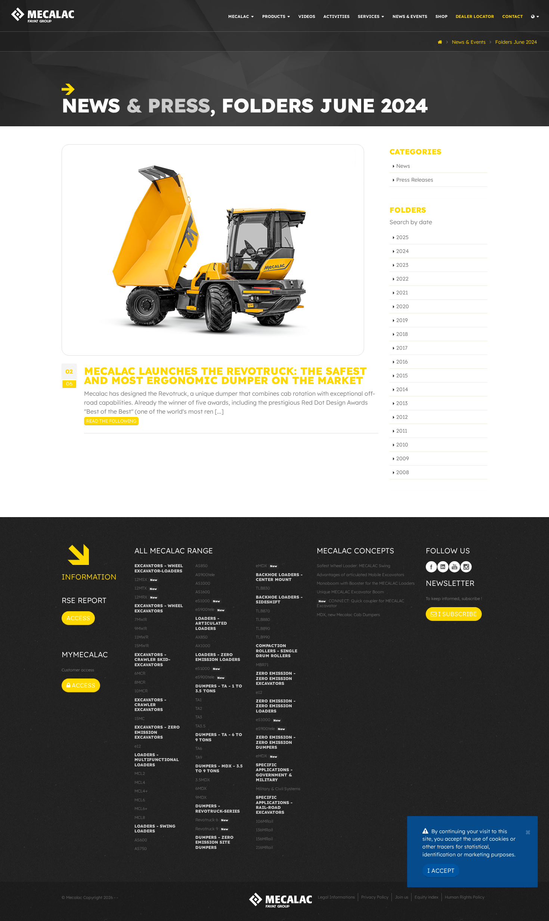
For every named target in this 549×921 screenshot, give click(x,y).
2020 (402, 306)
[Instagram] (466, 566)
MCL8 (139, 817)
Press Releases (414, 179)
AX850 (201, 637)
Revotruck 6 (211, 819)
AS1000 (202, 583)
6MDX (201, 788)
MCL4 (139, 782)
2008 (402, 472)
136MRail (264, 829)
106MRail (264, 821)
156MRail (264, 838)
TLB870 (263, 611)
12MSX (145, 579)
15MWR (141, 645)
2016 (402, 361)
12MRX (145, 597)
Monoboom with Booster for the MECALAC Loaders (366, 583)
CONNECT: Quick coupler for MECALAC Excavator (360, 603)
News (403, 166)
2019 (402, 320)
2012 (402, 417)
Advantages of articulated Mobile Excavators (360, 574)
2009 (402, 458)
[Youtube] (454, 566)
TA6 (198, 748)
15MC (139, 718)
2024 (402, 251)
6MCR (139, 673)
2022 (402, 278)
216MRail (264, 847)
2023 (402, 265)
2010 (402, 444)
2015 (402, 375)
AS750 (140, 848)
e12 (137, 746)
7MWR (140, 619)
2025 (402, 237)
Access (78, 618)
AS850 (201, 565)
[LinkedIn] (443, 566)
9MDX (201, 797)
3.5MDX (202, 779)
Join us (401, 897)
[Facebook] (431, 566)
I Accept (441, 870)
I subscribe (457, 614)
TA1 (198, 699)
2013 (401, 403)
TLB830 (263, 588)
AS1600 (202, 591)
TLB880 (263, 619)
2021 (402, 292)
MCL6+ (141, 808)
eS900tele (209, 609)
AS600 (140, 840)
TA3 (198, 717)
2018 (402, 334)
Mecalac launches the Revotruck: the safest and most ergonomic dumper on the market (225, 375)
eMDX (266, 565)
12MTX (145, 588)
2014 (402, 389)
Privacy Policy (374, 897)
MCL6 (139, 800)
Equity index (426, 897)
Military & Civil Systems (278, 788)
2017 (401, 347)
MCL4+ (141, 791)
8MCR (139, 682)
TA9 (198, 757)
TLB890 (263, 628)
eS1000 (207, 600)
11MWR (141, 637)
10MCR (141, 690)
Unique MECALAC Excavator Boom (350, 591)
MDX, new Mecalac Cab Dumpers (348, 614)
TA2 (198, 708)
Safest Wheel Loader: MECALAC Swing (353, 565)
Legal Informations (336, 897)
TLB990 (263, 637)
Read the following (111, 421)
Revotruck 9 (211, 828)
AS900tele (205, 574)
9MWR (140, 628)
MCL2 (139, 773)
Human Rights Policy (464, 897)
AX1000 (202, 645)
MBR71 (262, 664)
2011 (401, 430)
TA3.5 (200, 726)
